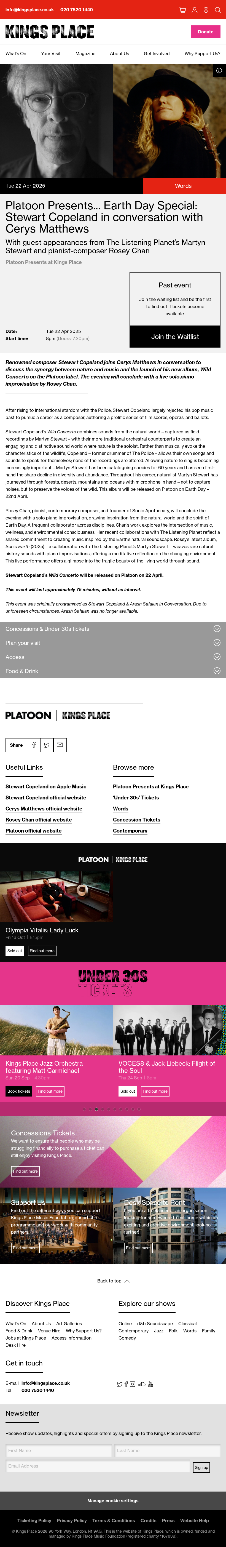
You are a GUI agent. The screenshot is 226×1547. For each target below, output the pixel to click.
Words (120, 808)
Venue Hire (49, 1330)
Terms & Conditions (113, 1520)
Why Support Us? (84, 1330)
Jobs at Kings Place (26, 1338)
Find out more (42, 950)
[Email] (59, 745)
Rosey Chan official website (39, 820)
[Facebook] (33, 745)
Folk (173, 1330)
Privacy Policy (72, 1520)
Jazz (158, 1330)
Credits (149, 1520)
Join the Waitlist (175, 336)
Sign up (201, 1467)
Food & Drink (19, 1330)
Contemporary (130, 831)
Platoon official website (34, 831)
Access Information (72, 1338)
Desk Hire (16, 1345)
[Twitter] (46, 745)
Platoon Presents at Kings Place (151, 786)
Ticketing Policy (34, 1520)
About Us (41, 1323)
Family (208, 1330)
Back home (50, 32)
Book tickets (131, 1091)
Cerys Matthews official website (44, 808)
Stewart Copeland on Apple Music (46, 786)
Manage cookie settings (113, 1500)
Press (168, 1520)
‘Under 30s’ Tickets (136, 797)
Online (125, 1323)
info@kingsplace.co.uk (30, 9)
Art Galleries (69, 1323)
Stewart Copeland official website (46, 797)
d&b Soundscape (155, 1323)
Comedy (127, 1338)
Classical (187, 1323)
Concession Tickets (136, 820)
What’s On (16, 1323)
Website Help (194, 1520)
